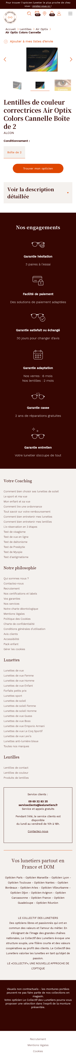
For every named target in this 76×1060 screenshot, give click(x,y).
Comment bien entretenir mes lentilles (28, 521)
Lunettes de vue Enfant (18, 685)
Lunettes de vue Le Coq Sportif (23, 731)
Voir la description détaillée (30, 193)
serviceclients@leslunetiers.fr (38, 805)
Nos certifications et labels (20, 593)
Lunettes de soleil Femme (20, 705)
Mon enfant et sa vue (17, 501)
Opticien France (41, 897)
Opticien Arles (29, 887)
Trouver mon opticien (38, 168)
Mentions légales (14, 613)
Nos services (11, 603)
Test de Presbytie (14, 546)
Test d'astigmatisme (16, 557)
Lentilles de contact (16, 767)
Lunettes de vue (14, 670)
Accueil (10, 28)
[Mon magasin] (44, 14)
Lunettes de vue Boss (17, 721)
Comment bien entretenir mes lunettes (28, 516)
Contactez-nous (14, 583)
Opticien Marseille (37, 877)
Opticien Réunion (47, 902)
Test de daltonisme (15, 541)
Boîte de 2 (14, 152)
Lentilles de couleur (16, 772)
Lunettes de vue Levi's (17, 736)
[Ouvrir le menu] (70, 13)
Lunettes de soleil (15, 700)
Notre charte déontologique (21, 608)
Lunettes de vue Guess (18, 716)
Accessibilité (11, 639)
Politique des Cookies (17, 618)
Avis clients (11, 634)
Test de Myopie (13, 552)
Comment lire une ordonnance (23, 506)
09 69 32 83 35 (38, 801)
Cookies (38, 1051)
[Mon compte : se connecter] (59, 14)
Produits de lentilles (16, 777)
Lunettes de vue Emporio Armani (24, 726)
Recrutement (12, 588)
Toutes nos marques (16, 746)
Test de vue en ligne (16, 536)
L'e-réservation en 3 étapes (20, 526)
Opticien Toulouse (19, 882)
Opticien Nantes (44, 882)
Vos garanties (12, 598)
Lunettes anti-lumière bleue (21, 741)
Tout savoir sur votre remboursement (27, 511)
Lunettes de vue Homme (19, 680)
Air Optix (42, 28)
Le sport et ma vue (15, 496)
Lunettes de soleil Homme (20, 710)
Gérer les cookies (14, 649)
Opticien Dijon (19, 892)
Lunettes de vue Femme (19, 675)
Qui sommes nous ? (16, 578)
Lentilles (25, 28)
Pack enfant (11, 644)
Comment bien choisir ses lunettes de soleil (31, 491)
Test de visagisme (15, 531)
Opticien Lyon (60, 877)
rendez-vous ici (41, 6)
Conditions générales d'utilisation (24, 628)
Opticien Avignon (41, 892)
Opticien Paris (13, 877)
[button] (52, 14)
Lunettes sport (13, 695)
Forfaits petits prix (15, 690)
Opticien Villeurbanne (55, 887)
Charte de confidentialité (19, 623)
